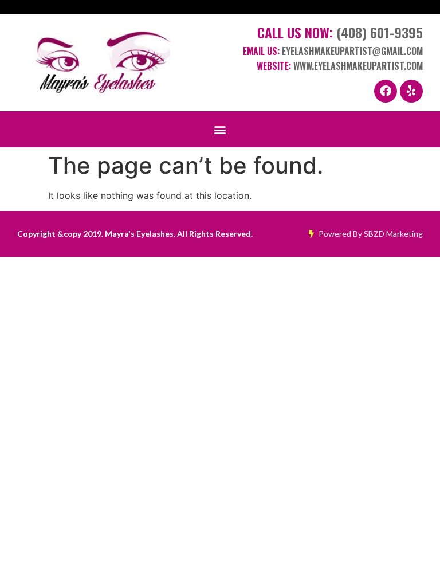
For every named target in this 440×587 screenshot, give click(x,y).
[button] (220, 129)
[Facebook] (385, 91)
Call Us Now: (340, 32)
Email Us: (333, 51)
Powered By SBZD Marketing (370, 233)
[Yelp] (411, 91)
